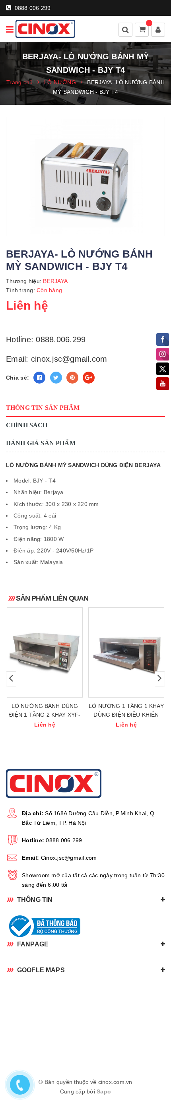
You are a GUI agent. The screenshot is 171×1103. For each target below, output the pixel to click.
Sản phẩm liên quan (52, 598)
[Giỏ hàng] (142, 30)
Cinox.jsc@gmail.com (69, 858)
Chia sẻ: (17, 377)
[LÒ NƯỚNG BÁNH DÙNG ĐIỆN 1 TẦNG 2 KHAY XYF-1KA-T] (44, 652)
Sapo (104, 1091)
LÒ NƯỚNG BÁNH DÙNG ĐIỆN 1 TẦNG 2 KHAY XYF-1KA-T (45, 715)
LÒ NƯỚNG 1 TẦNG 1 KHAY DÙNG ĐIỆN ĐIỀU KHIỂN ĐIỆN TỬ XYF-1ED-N (126, 715)
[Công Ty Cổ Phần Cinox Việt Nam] (45, 29)
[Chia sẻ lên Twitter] (56, 378)
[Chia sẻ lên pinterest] (72, 378)
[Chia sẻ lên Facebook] (39, 378)
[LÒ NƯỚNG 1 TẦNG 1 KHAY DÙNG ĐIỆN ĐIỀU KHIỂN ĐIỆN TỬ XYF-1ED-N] (126, 652)
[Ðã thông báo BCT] (85, 926)
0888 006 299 (32, 8)
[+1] (89, 378)
